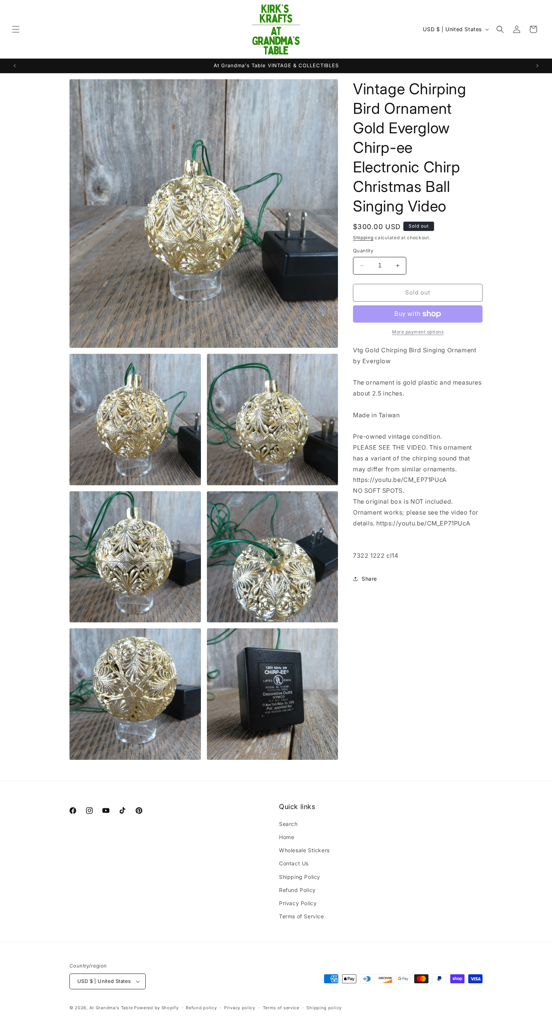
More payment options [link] (417, 332)
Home (286, 837)
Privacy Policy (298, 903)
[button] (16, 29)
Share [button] (369, 578)
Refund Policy (297, 890)
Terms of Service (301, 916)
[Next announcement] (537, 66)
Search (288, 824)
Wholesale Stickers (304, 850)
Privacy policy (239, 1007)
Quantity (363, 251)
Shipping (363, 237)
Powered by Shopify (156, 1007)
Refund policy (201, 1007)
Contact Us (294, 863)
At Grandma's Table (111, 1007)
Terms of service (281, 1007)
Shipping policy (324, 1007)
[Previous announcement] (14, 66)
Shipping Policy (299, 877)
